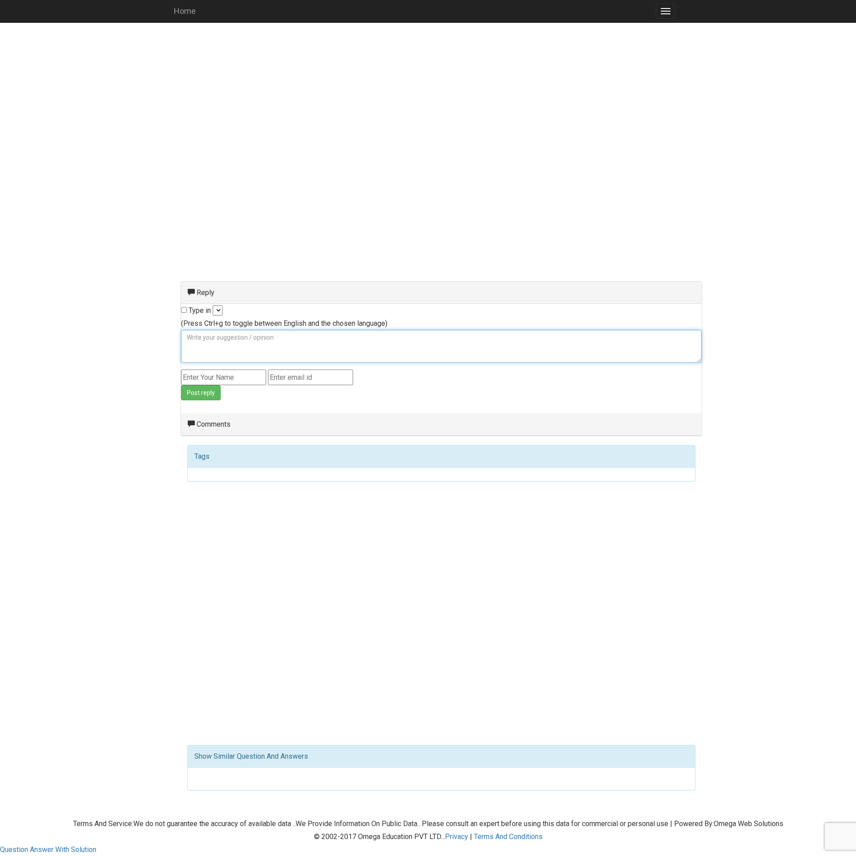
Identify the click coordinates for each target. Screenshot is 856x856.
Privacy (456, 836)
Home (185, 11)
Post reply (201, 392)
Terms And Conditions (508, 836)
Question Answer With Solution (48, 849)
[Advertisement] (428, 93)
